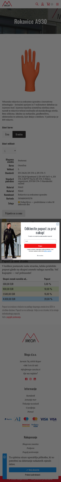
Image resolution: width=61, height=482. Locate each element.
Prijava (40, 246)
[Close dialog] (57, 224)
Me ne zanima (40, 255)
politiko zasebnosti (47, 251)
